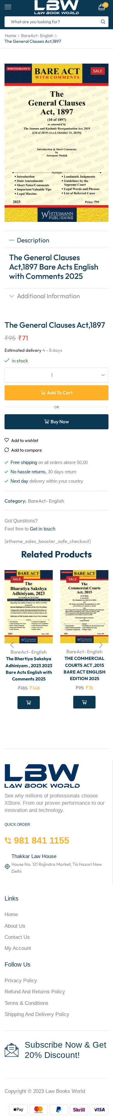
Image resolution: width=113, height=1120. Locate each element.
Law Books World (65, 1091)
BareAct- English (37, 35)
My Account (18, 948)
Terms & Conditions (27, 1003)
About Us (15, 926)
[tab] (56, 240)
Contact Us (17, 937)
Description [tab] (33, 240)
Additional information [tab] (48, 296)
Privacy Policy (21, 980)
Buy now (60, 421)
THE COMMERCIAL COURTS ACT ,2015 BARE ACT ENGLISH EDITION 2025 (84, 668)
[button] (12, 644)
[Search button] (103, 22)
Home (10, 35)
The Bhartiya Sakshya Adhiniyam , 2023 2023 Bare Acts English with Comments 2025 (28, 669)
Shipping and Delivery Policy (37, 1014)
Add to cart (60, 393)
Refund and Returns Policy (35, 992)
